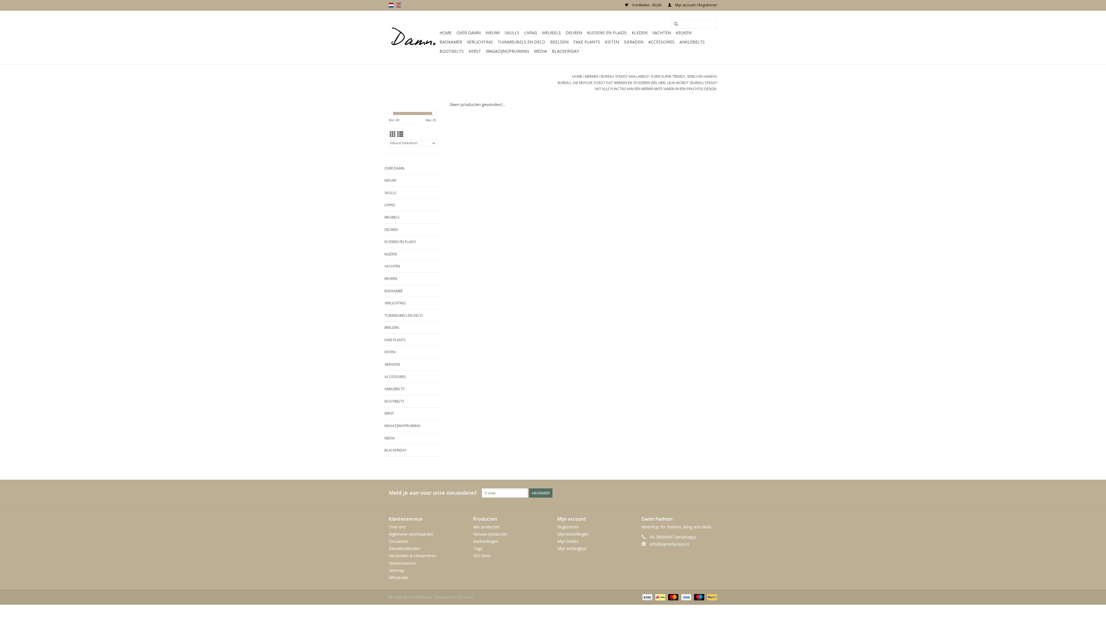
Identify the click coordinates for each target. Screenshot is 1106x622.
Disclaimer (398, 541)
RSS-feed (481, 555)
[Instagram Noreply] (712, 493)
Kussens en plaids (607, 32)
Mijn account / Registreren (695, 5)
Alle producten (486, 527)
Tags (477, 548)
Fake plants (586, 42)
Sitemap (396, 570)
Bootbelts (452, 51)
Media (540, 51)
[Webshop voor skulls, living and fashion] (413, 38)
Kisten (612, 42)
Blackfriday (565, 51)
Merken (591, 76)
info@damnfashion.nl (669, 544)
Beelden (559, 42)
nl (391, 5)
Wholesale (398, 577)
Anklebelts (692, 42)
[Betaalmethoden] (646, 596)
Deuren (574, 32)
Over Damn (469, 32)
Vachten (661, 32)
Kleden (639, 32)
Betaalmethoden (404, 548)
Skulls (512, 32)
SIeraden (633, 42)
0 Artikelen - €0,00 (646, 5)
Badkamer (451, 42)
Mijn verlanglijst (571, 548)
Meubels (551, 32)
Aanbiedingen (485, 541)
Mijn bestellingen (573, 534)
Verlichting (480, 42)
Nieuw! (493, 32)
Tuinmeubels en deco (521, 42)
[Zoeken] (676, 24)
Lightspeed (464, 597)
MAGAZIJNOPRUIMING (507, 51)
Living (530, 32)
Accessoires (661, 42)
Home (446, 32)
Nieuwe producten (490, 534)
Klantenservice (402, 563)
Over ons (397, 527)
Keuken (684, 32)
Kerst (475, 51)
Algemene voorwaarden (411, 534)
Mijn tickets (568, 541)
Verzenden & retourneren (412, 555)
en (398, 5)
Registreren (568, 527)
